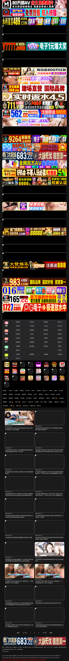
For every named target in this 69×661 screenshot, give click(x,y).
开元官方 (24, 402)
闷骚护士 (60, 342)
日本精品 (32, 326)
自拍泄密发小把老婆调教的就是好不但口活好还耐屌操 (49, 560)
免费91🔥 (12, 405)
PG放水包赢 (17, 394)
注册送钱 (39, 390)
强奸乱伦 (32, 322)
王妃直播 (52, 394)
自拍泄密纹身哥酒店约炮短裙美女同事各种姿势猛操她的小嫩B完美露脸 (49, 538)
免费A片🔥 (18, 405)
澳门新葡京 (28, 398)
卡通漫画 (18, 346)
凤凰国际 (11, 394)
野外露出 (60, 334)
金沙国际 (37, 402)
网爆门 (60, 346)
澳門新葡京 (41, 398)
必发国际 (22, 398)
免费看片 (51, 402)
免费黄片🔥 (32, 405)
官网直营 (22, 390)
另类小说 (18, 358)
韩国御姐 (32, 330)
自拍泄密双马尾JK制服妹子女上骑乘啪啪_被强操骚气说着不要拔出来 (49, 428)
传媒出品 (18, 350)
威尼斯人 (5, 390)
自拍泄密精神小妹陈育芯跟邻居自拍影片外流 (48, 603)
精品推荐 (18, 322)
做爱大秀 (57, 402)
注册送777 (44, 390)
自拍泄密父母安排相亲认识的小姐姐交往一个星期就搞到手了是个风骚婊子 (19, 582)
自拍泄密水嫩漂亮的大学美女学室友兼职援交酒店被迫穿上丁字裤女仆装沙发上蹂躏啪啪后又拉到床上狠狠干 (49, 473)
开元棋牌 (16, 390)
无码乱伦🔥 (17, 402)
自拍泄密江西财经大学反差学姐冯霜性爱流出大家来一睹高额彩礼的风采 (19, 625)
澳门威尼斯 (5, 405)
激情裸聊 (5, 402)
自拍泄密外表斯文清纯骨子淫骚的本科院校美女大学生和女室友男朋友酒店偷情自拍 (19, 516)
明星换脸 (32, 342)
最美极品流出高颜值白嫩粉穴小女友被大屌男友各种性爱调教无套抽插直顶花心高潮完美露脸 (19, 560)
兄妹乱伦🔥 (25, 405)
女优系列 (32, 338)
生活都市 (18, 354)
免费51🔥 (11, 402)
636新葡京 (61, 398)
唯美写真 (46, 346)
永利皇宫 (48, 398)
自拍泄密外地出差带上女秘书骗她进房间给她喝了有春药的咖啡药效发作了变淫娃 (19, 450)
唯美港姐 (46, 330)
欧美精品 (46, 322)
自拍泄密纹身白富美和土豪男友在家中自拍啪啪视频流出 (19, 472)
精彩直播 (30, 394)
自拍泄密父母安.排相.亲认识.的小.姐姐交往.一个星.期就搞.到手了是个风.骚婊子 (49, 582)
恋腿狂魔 (60, 338)
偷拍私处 (5, 398)
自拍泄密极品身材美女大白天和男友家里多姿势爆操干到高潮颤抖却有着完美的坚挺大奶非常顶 (19, 603)
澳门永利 (28, 390)
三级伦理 (18, 326)
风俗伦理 (60, 354)
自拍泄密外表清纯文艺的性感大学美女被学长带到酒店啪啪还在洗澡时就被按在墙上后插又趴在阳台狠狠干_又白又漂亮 (49, 451)
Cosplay (46, 326)
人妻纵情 (46, 354)
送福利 (50, 390)
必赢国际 (5, 394)
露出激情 (32, 346)
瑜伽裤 (45, 342)
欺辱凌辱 (18, 334)
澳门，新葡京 (44, 402)
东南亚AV (60, 330)
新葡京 (55, 390)
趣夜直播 (11, 398)
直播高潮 (24, 394)
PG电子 (33, 390)
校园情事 (32, 354)
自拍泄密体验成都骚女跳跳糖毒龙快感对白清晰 (18, 537)
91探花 (32, 334)
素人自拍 (60, 326)
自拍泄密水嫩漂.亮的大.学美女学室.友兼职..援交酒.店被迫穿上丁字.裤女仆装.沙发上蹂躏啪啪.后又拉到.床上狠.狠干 (49, 495)
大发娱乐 (35, 398)
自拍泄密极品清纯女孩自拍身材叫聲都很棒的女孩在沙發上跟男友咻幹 (49, 625)
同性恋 (60, 350)
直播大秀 (62, 402)
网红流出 (46, 334)
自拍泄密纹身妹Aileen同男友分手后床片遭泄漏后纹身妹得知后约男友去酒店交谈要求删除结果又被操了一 (19, 495)
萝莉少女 (60, 322)
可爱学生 (46, 338)
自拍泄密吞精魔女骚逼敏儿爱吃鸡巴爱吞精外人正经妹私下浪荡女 (49, 516)
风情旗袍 (18, 342)
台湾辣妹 (18, 330)
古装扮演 (18, 338)
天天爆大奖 (30, 402)
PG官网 (10, 390)
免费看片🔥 (54, 398)
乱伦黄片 (58, 394)
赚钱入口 (39, 405)
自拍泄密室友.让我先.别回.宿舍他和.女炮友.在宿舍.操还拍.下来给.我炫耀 (19, 428)
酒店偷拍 (41, 394)
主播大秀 (47, 394)
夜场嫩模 (17, 398)
